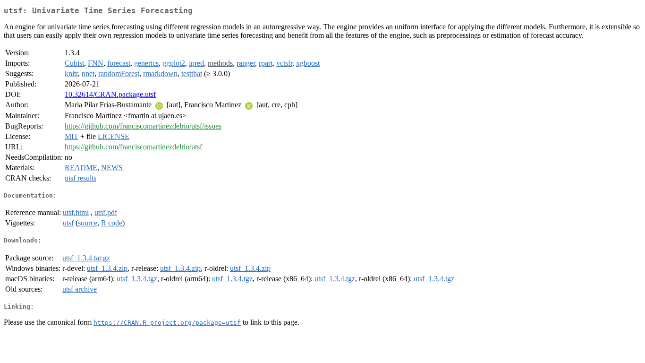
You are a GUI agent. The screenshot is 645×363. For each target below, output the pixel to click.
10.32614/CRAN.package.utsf (110, 94)
